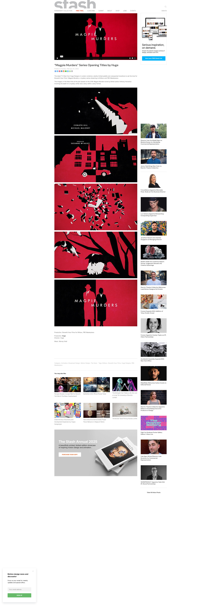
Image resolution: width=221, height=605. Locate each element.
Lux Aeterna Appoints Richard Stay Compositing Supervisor (152, 215)
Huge (64, 336)
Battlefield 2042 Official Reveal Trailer (94, 394)
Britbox (104, 363)
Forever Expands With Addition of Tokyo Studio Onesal (152, 312)
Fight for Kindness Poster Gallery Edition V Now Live (151, 433)
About (109, 11)
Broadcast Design (74, 363)
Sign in (164, 11)
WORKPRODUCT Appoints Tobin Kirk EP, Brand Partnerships (153, 483)
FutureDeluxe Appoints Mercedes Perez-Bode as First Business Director (153, 191)
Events (133, 11)
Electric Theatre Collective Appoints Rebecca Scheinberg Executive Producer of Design (153, 408)
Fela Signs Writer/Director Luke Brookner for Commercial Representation (151, 458)
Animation (64, 363)
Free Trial (80, 11)
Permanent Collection (63, 11)
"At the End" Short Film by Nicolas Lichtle (124, 419)
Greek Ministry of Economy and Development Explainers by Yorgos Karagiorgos (64, 422)
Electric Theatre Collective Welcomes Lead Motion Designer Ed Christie (153, 288)
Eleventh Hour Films (114, 363)
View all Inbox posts (153, 492)
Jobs (125, 11)
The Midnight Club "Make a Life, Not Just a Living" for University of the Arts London (124, 395)
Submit (101, 11)
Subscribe (91, 11)
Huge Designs (126, 363)
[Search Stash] (165, 6)
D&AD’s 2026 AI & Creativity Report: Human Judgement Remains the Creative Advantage (152, 263)
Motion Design (85, 363)
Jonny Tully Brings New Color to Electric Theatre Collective (151, 167)
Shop (117, 11)
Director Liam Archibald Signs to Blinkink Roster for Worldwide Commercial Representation (151, 142)
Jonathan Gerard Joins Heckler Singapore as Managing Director (151, 238)
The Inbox (94, 363)
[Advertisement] (154, 95)
